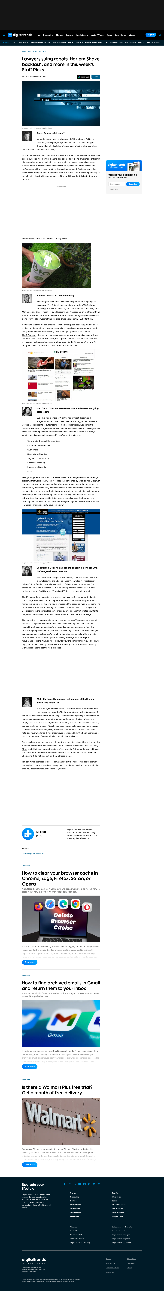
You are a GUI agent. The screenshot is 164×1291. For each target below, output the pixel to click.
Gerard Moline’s (44, 146)
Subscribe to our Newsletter (122, 1227)
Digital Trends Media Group (35, 1281)
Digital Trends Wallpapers (121, 1235)
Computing (74, 1197)
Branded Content (118, 1231)
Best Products (117, 1209)
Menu (4, 35)
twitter (41, 836)
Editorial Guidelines (77, 1239)
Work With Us (110, 1263)
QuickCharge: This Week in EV (33, 854)
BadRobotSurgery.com (41, 428)
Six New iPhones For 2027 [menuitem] (41, 42)
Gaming (73, 1201)
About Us (73, 1227)
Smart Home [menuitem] (120, 35)
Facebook (79, 745)
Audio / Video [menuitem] (97, 35)
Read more (30, 962)
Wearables (116, 1197)
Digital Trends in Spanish (121, 1239)
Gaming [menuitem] (69, 35)
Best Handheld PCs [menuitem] (75, 42)
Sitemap (129, 1268)
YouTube (79, 1184)
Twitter (75, 1184)
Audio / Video (75, 1205)
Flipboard (99, 1184)
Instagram (70, 1184)
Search (160, 35)
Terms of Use (110, 1272)
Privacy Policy (114, 189)
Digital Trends (16, 38)
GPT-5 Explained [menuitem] (153, 42)
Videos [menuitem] (132, 35)
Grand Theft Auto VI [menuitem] (20, 42)
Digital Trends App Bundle (121, 1243)
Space (114, 1201)
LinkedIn (94, 1184)
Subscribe (133, 184)
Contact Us (74, 1231)
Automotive (74, 1217)
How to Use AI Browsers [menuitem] (94, 42)
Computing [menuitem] (48, 35)
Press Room (130, 1263)
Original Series (117, 1217)
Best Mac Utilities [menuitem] (59, 42)
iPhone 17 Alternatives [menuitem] (114, 42)
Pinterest (89, 1184)
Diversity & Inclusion (112, 1268)
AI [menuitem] (39, 35)
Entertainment (75, 1213)
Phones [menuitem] (59, 35)
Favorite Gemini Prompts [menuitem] (134, 42)
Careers (108, 1259)
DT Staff (26, 77)
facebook (37, 836)
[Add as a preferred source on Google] (83, 77)
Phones (73, 1193)
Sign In (151, 34)
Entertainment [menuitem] (82, 35)
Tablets (115, 1193)
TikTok (84, 1184)
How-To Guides (118, 1213)
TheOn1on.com (29, 335)
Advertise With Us (76, 1235)
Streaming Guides (119, 1205)
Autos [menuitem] (109, 35)
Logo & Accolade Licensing (80, 1243)
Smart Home (75, 1209)
